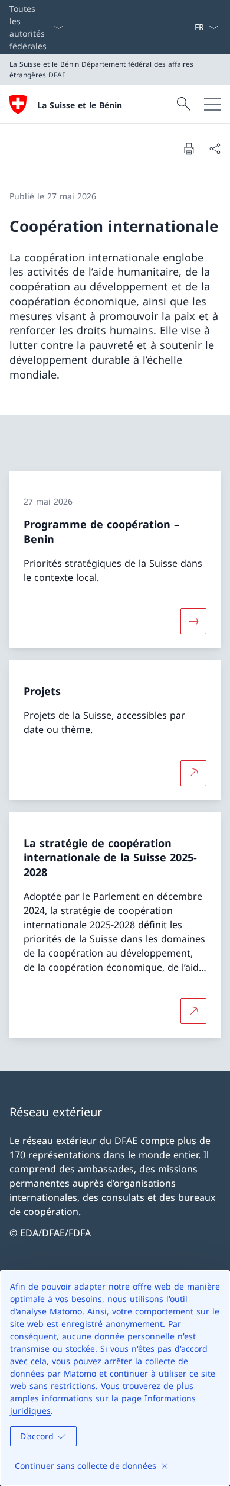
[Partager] (215, 148)
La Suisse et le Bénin (79, 105)
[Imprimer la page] (189, 148)
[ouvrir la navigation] (212, 104)
